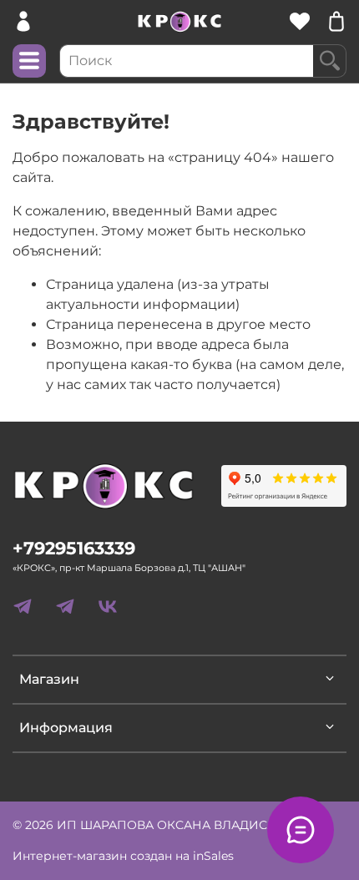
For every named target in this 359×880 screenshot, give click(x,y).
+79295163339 (74, 548)
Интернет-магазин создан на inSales (123, 855)
